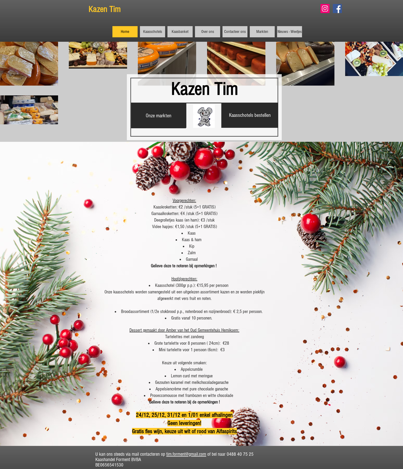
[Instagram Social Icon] (325, 8)
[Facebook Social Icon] (337, 8)
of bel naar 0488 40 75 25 (230, 454)
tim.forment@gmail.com (186, 454)
